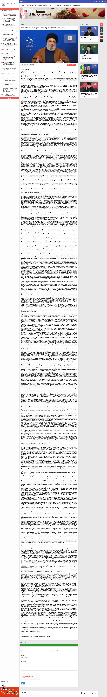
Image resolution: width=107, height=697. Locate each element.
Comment (23, 661)
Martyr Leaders (76, 5)
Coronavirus (48, 636)
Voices (51, 5)
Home (22, 24)
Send (23, 683)
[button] (97, 2)
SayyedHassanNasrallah (25, 636)
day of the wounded (42, 636)
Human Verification (25, 673)
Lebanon (32, 636)
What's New (10, 10)
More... (9, 98)
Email (51, 648)
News (2, 8)
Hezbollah (36, 636)
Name (22, 648)
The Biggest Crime (67, 5)
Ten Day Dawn (58, 5)
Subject (23, 655)
